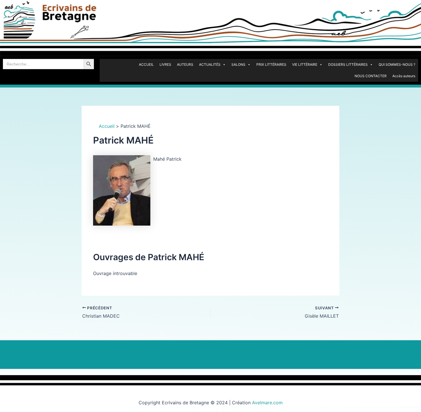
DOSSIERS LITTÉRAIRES (348, 64)
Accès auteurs (403, 76)
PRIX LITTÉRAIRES (271, 64)
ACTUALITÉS (210, 64)
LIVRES (165, 64)
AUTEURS (185, 64)
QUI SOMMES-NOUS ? (397, 64)
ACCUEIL (146, 64)
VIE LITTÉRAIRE (304, 64)
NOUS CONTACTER (371, 76)
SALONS (238, 64)
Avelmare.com (267, 402)
